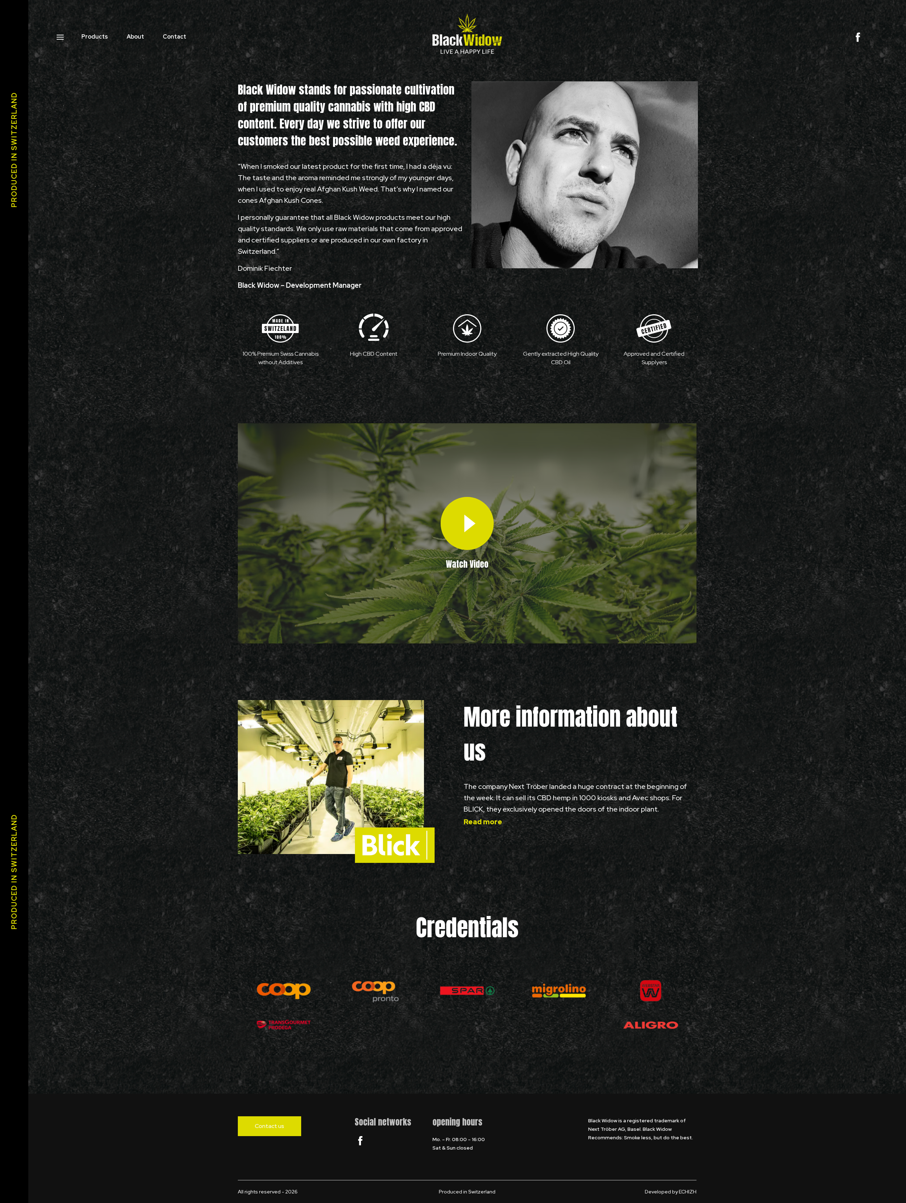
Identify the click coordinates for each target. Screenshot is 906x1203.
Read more (483, 821)
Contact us (269, 1126)
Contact (174, 36)
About (135, 36)
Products (94, 36)
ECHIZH (687, 1191)
